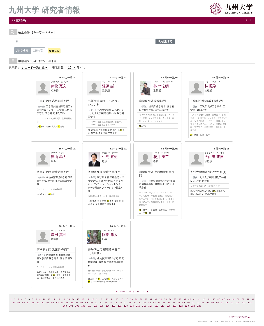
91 (193, 302)
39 (185, 299)
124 (193, 306)
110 (108, 306)
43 (204, 299)
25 (117, 299)
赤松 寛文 (58, 86)
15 (68, 299)
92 (198, 302)
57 (28, 302)
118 (156, 306)
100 (237, 302)
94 (208, 302)
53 (252, 299)
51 (243, 299)
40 (189, 299)
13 (58, 299)
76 (120, 302)
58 (33, 302)
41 (194, 299)
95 (212, 302)
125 (199, 306)
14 (63, 299)
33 (155, 299)
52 (248, 299)
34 (160, 299)
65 (67, 302)
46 (218, 299)
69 (86, 302)
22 (102, 299)
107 (89, 306)
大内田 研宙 (214, 157)
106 (83, 306)
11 (49, 299)
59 (38, 302)
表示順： (15, 67)
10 (44, 299)
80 (140, 302)
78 (130, 302)
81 (144, 302)
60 (43, 302)
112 (120, 306)
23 (107, 299)
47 (223, 299)
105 (77, 306)
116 (144, 306)
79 (135, 302)
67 (77, 302)
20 (92, 299)
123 (187, 306)
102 (250, 302)
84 (159, 302)
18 (83, 299)
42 (199, 299)
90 (188, 302)
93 (203, 302)
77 (125, 302)
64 (62, 302)
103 (65, 306)
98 (227, 302)
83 (154, 302)
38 (180, 299)
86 (169, 302)
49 (233, 299)
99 (232, 302)
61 (48, 302)
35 (165, 299)
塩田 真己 (58, 235)
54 (14, 302)
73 (106, 302)
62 (52, 302)
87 (174, 302)
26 (122, 299)
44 (209, 299)
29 (136, 299)
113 (126, 306)
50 (238, 299)
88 (178, 302)
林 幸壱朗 (161, 86)
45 (214, 299)
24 (112, 299)
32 (151, 299)
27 (126, 299)
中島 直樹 (110, 157)
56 (23, 302)
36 (170, 299)
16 (73, 299)
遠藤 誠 (108, 86)
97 (222, 302)
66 (72, 302)
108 (95, 306)
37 (175, 299)
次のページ (138, 291)
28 (131, 299)
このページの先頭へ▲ (239, 317)
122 (181, 306)
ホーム (248, 20)
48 (228, 299)
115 (138, 306)
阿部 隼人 (110, 235)
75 (115, 302)
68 (81, 302)
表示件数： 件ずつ (68, 67)
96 (217, 302)
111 (113, 306)
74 (111, 302)
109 (101, 306)
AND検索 (22, 50)
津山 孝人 (58, 157)
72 (101, 302)
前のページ (125, 291)
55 (18, 302)
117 (150, 306)
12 (54, 299)
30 (141, 299)
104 (71, 306)
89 (183, 302)
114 (132, 306)
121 (175, 306)
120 (168, 306)
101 (244, 302)
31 (146, 299)
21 (97, 299)
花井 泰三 (161, 157)
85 (164, 302)
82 (149, 302)
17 (78, 299)
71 (96, 302)
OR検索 (38, 50)
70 (91, 302)
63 (57, 302)
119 (162, 306)
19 (88, 299)
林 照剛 (210, 86)
